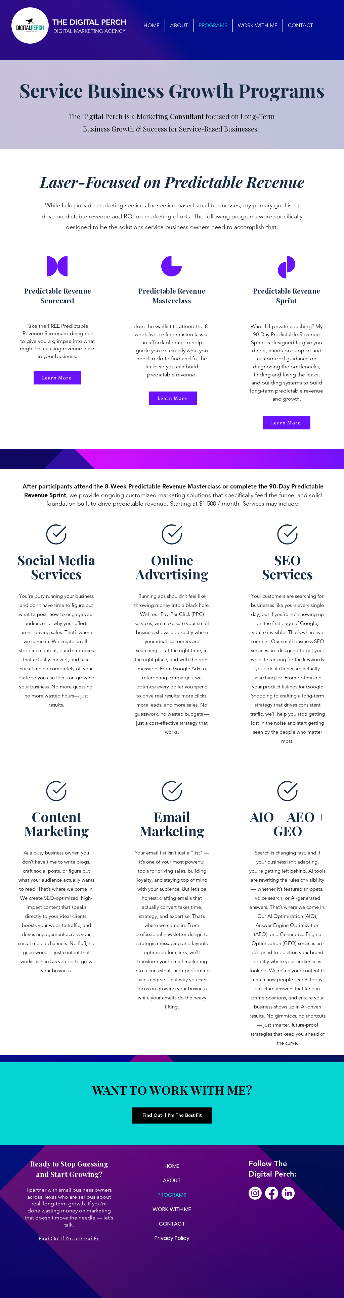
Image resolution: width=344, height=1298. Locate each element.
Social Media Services (56, 567)
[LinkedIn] (288, 1193)
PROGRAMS (172, 1195)
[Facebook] (271, 1193)
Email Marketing (172, 823)
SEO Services (287, 567)
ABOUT (172, 1180)
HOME (172, 1166)
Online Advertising (172, 567)
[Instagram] (255, 1193)
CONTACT (172, 1224)
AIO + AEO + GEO (287, 823)
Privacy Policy (172, 1238)
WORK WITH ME (172, 1209)
